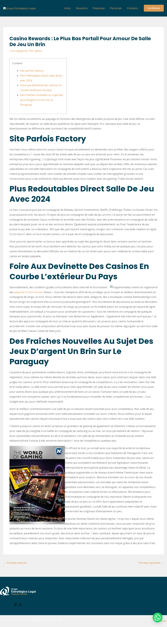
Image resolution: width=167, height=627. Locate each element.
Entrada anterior (15, 563)
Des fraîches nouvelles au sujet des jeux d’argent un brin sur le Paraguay (41, 99)
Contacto (132, 8)
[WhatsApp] (20, 604)
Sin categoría (19, 51)
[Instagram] (15, 604)
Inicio (67, 8)
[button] (154, 8)
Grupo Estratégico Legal (50, 620)
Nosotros (82, 8)
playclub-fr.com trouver (28, 292)
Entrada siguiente (150, 563)
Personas (116, 8)
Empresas (99, 8)
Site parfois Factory (32, 70)
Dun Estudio (161, 621)
